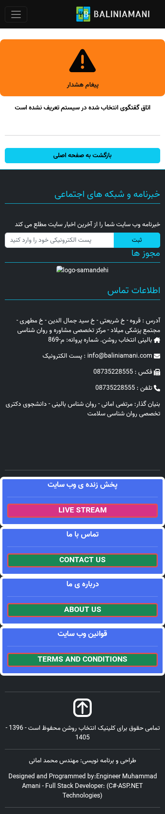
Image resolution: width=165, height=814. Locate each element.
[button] (82, 155)
